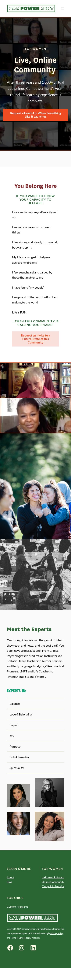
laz (34, 937)
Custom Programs (17, 906)
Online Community (53, 881)
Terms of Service (18, 937)
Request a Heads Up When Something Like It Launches (35, 114)
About (10, 877)
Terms (57, 929)
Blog (9, 881)
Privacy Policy (43, 929)
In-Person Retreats (53, 877)
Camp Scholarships (53, 886)
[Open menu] (62, 8)
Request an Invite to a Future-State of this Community (35, 338)
